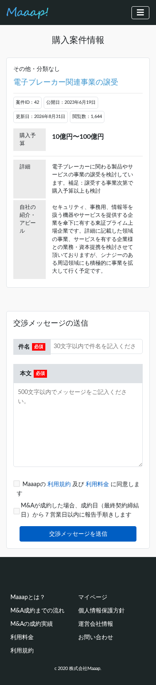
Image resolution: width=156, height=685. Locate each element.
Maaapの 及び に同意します (78, 489)
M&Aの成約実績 (31, 624)
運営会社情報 (95, 624)
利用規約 (59, 484)
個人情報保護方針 (101, 610)
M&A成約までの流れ (37, 610)
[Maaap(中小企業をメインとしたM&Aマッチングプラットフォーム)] (27, 12)
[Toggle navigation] (140, 12)
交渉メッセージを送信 (78, 534)
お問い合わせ (95, 637)
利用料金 (98, 484)
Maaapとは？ (27, 597)
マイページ (92, 597)
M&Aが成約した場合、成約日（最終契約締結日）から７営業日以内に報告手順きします (80, 510)
